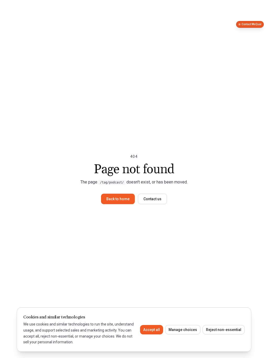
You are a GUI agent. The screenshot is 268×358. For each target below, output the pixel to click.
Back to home (118, 199)
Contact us (152, 199)
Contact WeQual (251, 24)
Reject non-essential (223, 330)
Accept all (151, 330)
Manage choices (183, 330)
